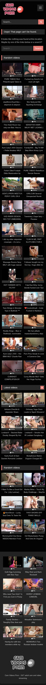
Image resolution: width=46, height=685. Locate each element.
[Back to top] (38, 677)
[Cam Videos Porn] (18, 10)
